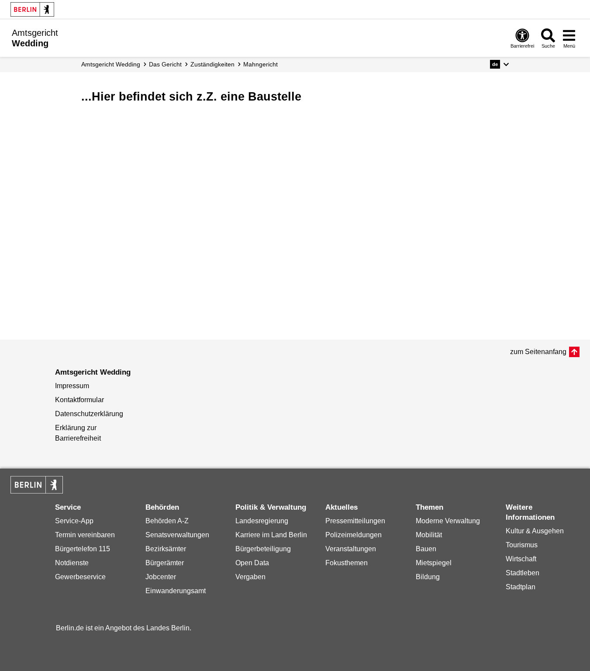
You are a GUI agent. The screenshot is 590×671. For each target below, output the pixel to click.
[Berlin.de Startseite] (32, 9)
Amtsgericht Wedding (110, 64)
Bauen (426, 549)
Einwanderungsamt (175, 591)
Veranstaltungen (350, 549)
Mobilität (429, 535)
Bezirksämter (165, 549)
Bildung (428, 577)
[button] (499, 64)
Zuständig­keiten (212, 64)
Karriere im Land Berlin (271, 535)
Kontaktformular (79, 399)
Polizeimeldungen (353, 535)
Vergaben (250, 577)
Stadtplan (520, 587)
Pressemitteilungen (355, 521)
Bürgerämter (164, 563)
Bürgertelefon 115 (82, 549)
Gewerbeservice (80, 577)
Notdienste (72, 563)
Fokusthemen (346, 563)
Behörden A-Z (167, 521)
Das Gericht (165, 64)
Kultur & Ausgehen (535, 531)
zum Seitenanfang (538, 351)
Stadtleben (522, 573)
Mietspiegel (434, 563)
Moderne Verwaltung (448, 521)
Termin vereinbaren (85, 535)
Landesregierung (261, 521)
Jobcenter (160, 577)
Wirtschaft (521, 559)
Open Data (252, 563)
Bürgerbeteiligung (263, 549)
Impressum (72, 385)
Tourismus (522, 545)
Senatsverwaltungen (177, 535)
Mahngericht (260, 64)
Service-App (74, 521)
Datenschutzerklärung (89, 413)
